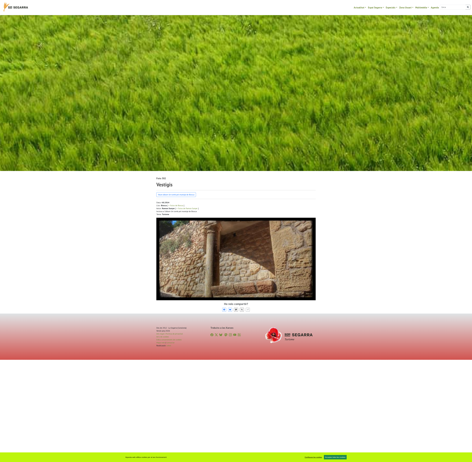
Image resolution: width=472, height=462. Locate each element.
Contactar (170, 342)
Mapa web (160, 342)
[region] (236, 457)
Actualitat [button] (359, 7)
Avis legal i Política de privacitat (169, 333)
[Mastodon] (236, 310)
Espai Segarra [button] (375, 7)
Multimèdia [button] (421, 7)
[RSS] (239, 335)
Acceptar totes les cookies (335, 457)
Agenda (435, 7)
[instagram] (230, 335)
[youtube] (234, 335)
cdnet (168, 345)
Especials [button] (390, 7)
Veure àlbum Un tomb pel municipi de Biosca (176, 194)
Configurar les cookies (313, 457)
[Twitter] (242, 310)
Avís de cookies (162, 336)
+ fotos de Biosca (176, 205)
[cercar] (468, 7)
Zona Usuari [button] (405, 7)
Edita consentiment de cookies (169, 339)
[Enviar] (248, 310)
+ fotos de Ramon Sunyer (187, 208)
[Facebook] (224, 310)
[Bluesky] (230, 310)
